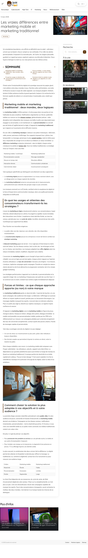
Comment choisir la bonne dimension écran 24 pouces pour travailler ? (74, 93)
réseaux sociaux (25, 117)
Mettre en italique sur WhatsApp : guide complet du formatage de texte (75, 74)
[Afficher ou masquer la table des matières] (37, 67)
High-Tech (4, 521)
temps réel (22, 146)
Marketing (5, 36)
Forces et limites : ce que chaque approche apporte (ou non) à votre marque (41, 72)
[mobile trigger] (3, 4)
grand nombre (37, 138)
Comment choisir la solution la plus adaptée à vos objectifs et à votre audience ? (42, 78)
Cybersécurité (36, 521)
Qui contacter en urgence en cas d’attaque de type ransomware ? (44, 524)
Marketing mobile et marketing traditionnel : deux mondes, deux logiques (14, 72)
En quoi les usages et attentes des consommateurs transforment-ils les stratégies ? (16, 78)
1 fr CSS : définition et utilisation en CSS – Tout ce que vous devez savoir (75, 106)
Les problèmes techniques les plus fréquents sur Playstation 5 (13, 524)
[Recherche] (78, 4)
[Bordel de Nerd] (12, 4)
